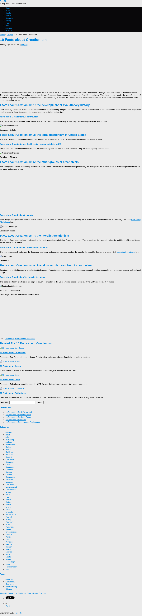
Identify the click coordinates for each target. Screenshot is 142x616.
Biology (9, 447)
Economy (9, 482)
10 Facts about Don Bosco (13, 352)
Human (8, 504)
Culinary (9, 472)
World (8, 569)
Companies (10, 467)
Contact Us (10, 581)
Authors (9, 442)
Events (8, 492)
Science (9, 30)
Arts (7, 25)
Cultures (9, 474)
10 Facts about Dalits (10, 379)
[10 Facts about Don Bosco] (12, 348)
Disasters (9, 479)
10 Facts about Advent (10, 366)
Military (8, 519)
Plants (8, 537)
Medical (9, 517)
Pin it (8, 606)
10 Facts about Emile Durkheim (18, 415)
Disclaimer (10, 584)
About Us (9, 579)
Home (8, 8)
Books (8, 449)
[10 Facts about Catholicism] (12, 388)
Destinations (11, 477)
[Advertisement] (71, 67)
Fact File (3, 1)
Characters (10, 459)
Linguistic (9, 512)
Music (8, 10)
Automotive (10, 444)
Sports (8, 13)
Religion (10, 35)
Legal (8, 509)
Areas (8, 435)
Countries (9, 469)
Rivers (8, 549)
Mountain (9, 522)
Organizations (11, 532)
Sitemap (9, 589)
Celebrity (9, 457)
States (8, 559)
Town (8, 564)
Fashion (9, 494)
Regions (9, 544)
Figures (9, 23)
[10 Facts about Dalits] (9, 375)
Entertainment (11, 487)
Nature (8, 529)
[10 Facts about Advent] (10, 361)
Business (9, 454)
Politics (9, 539)
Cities (8, 464)
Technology (10, 562)
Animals (9, 28)
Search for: (4, 402)
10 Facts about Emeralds (16, 420)
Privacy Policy (11, 586)
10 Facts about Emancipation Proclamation (23, 422)
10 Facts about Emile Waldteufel (19, 412)
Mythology (10, 527)
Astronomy (10, 439)
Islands (8, 507)
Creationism (9, 339)
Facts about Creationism (25, 339)
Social (8, 554)
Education (10, 484)
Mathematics (11, 514)
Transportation (11, 567)
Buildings (9, 452)
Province (9, 542)
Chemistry (10, 18)
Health (8, 15)
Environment (11, 489)
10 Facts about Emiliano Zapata (18, 417)
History (8, 20)
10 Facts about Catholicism (13, 393)
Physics (9, 534)
